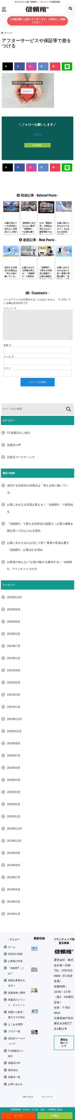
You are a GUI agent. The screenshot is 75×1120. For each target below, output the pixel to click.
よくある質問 (15, 1024)
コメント (9, 308)
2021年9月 (13, 670)
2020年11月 (14, 731)
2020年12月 (14, 719)
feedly (38, 145)
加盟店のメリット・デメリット (16, 1002)
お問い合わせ (15, 1084)
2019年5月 (13, 901)
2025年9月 (13, 609)
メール (8, 356)
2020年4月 (13, 779)
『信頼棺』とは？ (16, 970)
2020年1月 (13, 816)
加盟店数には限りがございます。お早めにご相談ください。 (38, 21)
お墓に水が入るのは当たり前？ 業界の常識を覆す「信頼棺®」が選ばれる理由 (38, 546)
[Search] (68, 409)
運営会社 (13, 1070)
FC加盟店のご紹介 (18, 432)
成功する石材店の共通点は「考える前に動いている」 (37, 489)
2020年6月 (13, 767)
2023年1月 (13, 658)
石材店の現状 (15, 954)
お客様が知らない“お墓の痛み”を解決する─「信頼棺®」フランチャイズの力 (39, 565)
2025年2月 (13, 633)
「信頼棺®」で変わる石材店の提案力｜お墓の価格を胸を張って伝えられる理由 (40, 527)
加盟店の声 (14, 444)
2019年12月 (14, 828)
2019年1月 (13, 913)
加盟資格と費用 (16, 992)
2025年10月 (14, 597)
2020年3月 (13, 792)
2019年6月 (13, 889)
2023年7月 (13, 646)
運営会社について (64, 1042)
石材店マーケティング (21, 457)
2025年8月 (13, 621)
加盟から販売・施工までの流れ (16, 1015)
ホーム (11, 947)
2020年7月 (13, 755)
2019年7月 (13, 877)
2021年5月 (13, 682)
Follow (37, 134)
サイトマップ (47, 1097)
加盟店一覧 (14, 1077)
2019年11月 (14, 840)
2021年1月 (13, 706)
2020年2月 (13, 804)
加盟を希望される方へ (16, 983)
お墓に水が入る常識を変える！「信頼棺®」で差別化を (40, 508)
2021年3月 (13, 694)
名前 (7, 345)
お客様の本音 (15, 961)
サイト (7, 368)
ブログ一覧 (14, 1031)
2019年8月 (13, 865)
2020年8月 (13, 743)
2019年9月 (13, 852)
